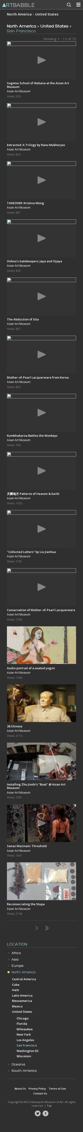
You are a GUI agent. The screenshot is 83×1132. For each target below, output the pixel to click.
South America (24, 1070)
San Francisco (27, 1045)
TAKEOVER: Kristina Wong (25, 203)
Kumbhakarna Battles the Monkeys (32, 435)
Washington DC (28, 1051)
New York (24, 1034)
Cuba (15, 985)
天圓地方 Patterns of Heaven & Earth (33, 494)
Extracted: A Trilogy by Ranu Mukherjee (36, 145)
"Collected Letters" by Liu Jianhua (31, 552)
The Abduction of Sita (23, 319)
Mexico (17, 1006)
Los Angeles (25, 1040)
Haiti (15, 990)
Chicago (23, 1018)
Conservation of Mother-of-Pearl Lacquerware (41, 610)
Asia (15, 959)
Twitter (37, 1113)
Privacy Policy (37, 1088)
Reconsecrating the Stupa (26, 904)
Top (49, 1105)
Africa (16, 953)
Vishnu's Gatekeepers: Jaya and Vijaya (34, 261)
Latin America (22, 995)
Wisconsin (24, 1056)
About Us (20, 1088)
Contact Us (40, 1093)
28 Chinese (14, 726)
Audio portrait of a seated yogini (31, 668)
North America (19, 14)
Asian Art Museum (18, 91)
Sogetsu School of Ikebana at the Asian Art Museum (38, 85)
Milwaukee (25, 1029)
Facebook (45, 1113)
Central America (24, 979)
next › (36, 928)
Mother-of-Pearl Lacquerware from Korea (38, 377)
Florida (22, 1023)
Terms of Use (57, 1088)
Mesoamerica (22, 1001)
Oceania (18, 1064)
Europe (18, 966)
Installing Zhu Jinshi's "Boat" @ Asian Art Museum (36, 786)
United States (47, 14)
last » (46, 928)
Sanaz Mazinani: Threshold (27, 846)
